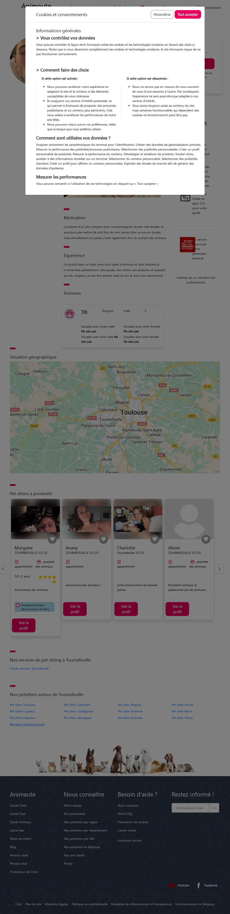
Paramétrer (162, 14)
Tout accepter (188, 14)
